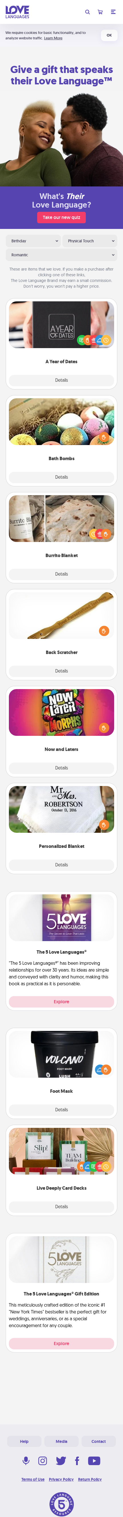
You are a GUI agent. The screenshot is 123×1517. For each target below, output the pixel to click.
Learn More (53, 38)
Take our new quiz (61, 217)
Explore (61, 1002)
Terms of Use (33, 1479)
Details (61, 380)
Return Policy (90, 1479)
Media (61, 1441)
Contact (99, 1441)
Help (24, 1441)
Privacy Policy (61, 1479)
